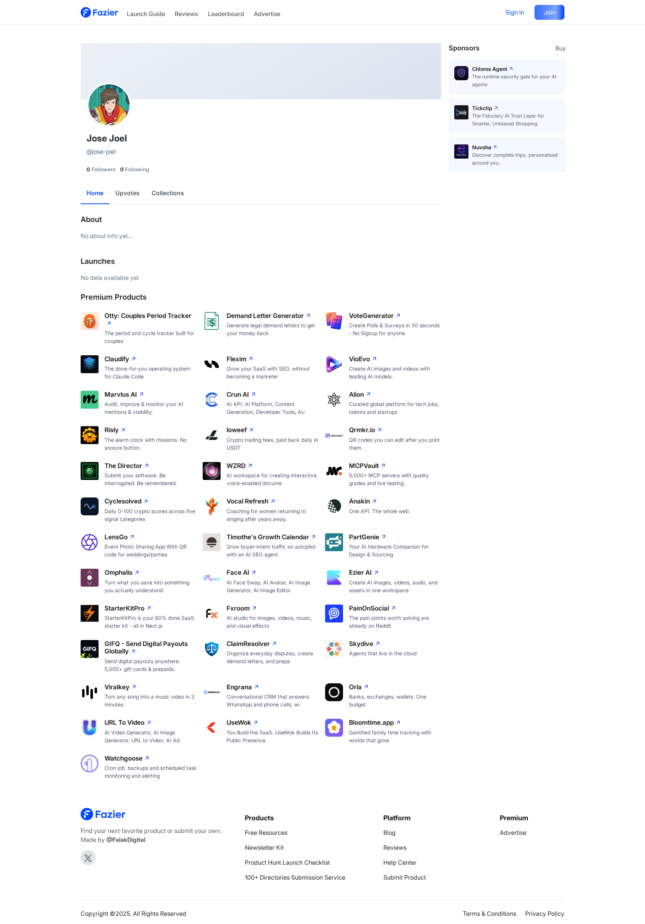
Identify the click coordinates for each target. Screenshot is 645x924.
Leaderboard (226, 14)
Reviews (186, 14)
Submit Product (404, 877)
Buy (560, 48)
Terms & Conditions (489, 913)
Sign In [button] (514, 12)
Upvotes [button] (127, 193)
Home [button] (95, 193)
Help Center (400, 862)
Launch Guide (146, 14)
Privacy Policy (544, 913)
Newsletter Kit (264, 847)
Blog (389, 832)
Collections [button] (168, 193)
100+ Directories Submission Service (295, 877)
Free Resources (266, 832)
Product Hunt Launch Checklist (287, 862)
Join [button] (549, 12)
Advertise (267, 14)
